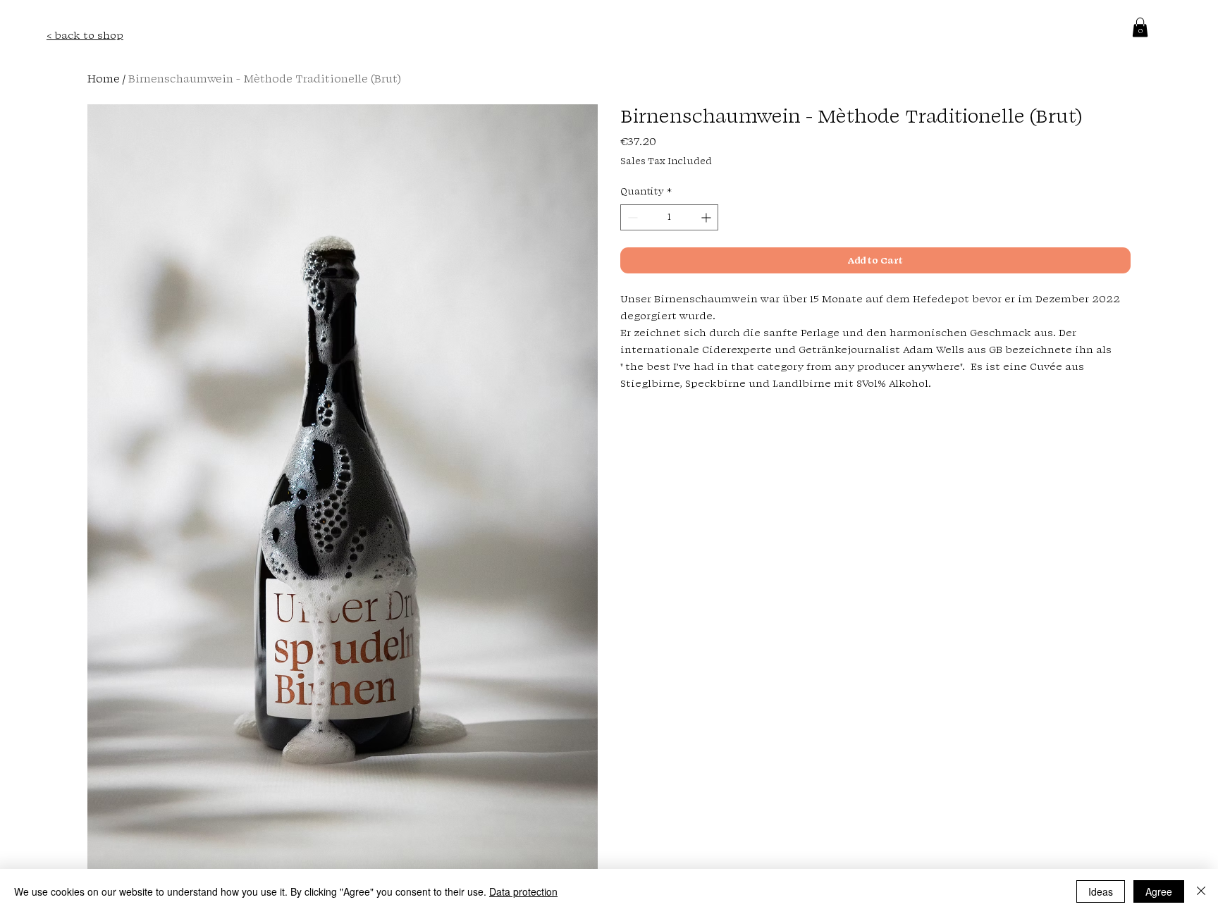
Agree (1158, 891)
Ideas (1100, 891)
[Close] (1201, 891)
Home (103, 78)
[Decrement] (631, 217)
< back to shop (85, 35)
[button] (1140, 27)
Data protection (523, 891)
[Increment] (707, 217)
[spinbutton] (669, 217)
